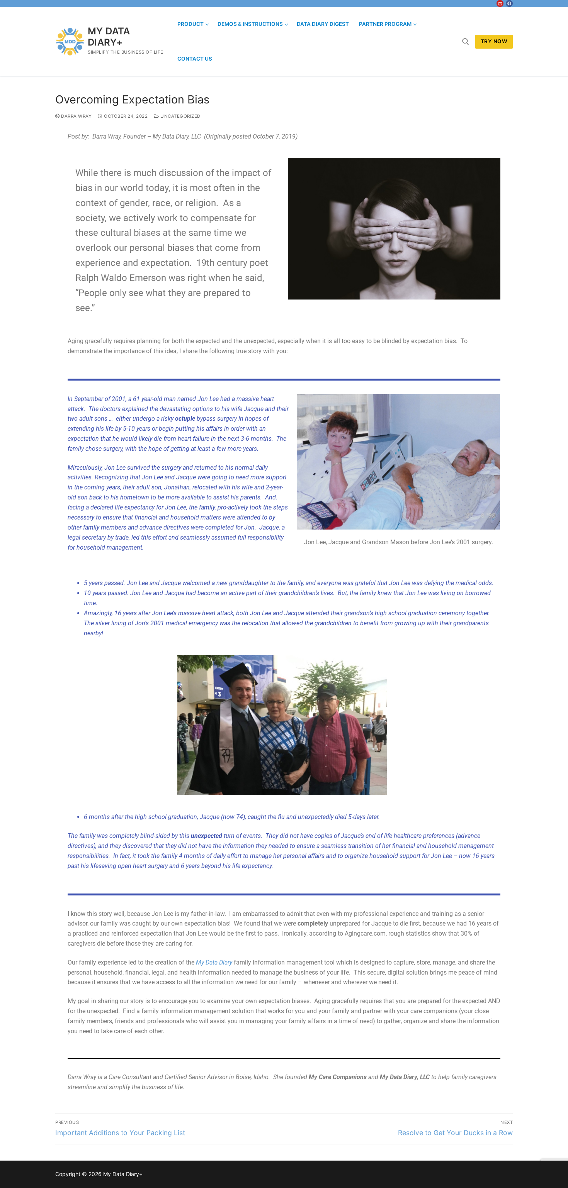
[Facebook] (509, 3)
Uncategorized (180, 116)
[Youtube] (500, 3)
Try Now (494, 41)
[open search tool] (465, 41)
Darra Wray (76, 116)
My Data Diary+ (109, 36)
